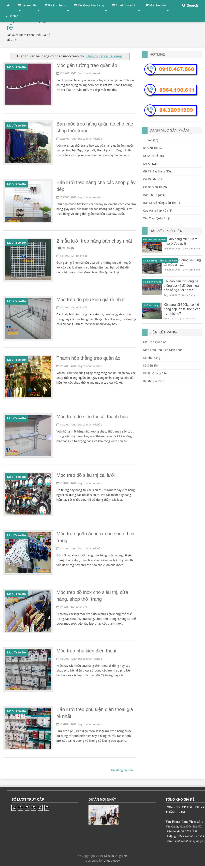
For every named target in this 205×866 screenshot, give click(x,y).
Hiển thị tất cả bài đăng (104, 56)
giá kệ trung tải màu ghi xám (160, 260)
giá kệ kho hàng (152, 281)
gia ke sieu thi (153, 187)
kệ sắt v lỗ (150, 156)
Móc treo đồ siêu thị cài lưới (85, 475)
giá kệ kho (150, 179)
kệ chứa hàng (151, 305)
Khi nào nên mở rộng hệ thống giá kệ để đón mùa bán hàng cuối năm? (181, 286)
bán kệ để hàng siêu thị (159, 203)
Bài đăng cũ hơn (122, 770)
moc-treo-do (16, 67)
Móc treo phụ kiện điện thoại (86, 650)
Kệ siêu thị (150, 365)
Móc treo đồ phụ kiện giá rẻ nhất (90, 299)
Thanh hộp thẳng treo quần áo (88, 358)
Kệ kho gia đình (153, 381)
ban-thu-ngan (152, 195)
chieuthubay (112, 860)
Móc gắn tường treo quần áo (86, 65)
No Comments (192, 248)
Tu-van (147, 140)
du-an (147, 163)
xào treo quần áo (155, 218)
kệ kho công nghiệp (154, 239)
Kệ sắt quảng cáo (155, 373)
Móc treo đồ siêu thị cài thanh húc (92, 416)
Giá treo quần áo (155, 342)
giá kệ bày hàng (154, 171)
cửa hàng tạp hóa (155, 210)
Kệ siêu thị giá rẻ (115, 856)
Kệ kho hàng (151, 358)
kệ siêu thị (150, 148)
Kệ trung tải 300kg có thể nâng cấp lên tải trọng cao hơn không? (182, 309)
